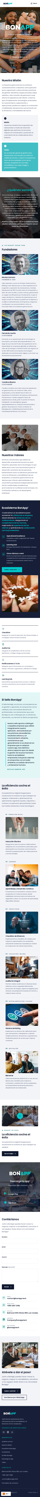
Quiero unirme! (10, 1391)
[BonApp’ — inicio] (8, 3)
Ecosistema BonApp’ (9, 1448)
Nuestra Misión (7, 1445)
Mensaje (8, 1267)
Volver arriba (32, 1492)
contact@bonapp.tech (10, 1479)
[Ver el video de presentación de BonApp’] (20, 1116)
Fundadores (6, 1452)
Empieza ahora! (19, 57)
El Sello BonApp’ (7, 1455)
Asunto (4, 1257)
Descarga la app (7, 1459)
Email (3, 1247)
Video (4, 1462)
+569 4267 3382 (7, 1475)
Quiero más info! (10, 570)
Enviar (6, 1287)
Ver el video (8, 1154)
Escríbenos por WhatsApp (14, 1397)
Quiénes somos (7, 1442)
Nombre (4, 1237)
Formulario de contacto (10, 1483)
